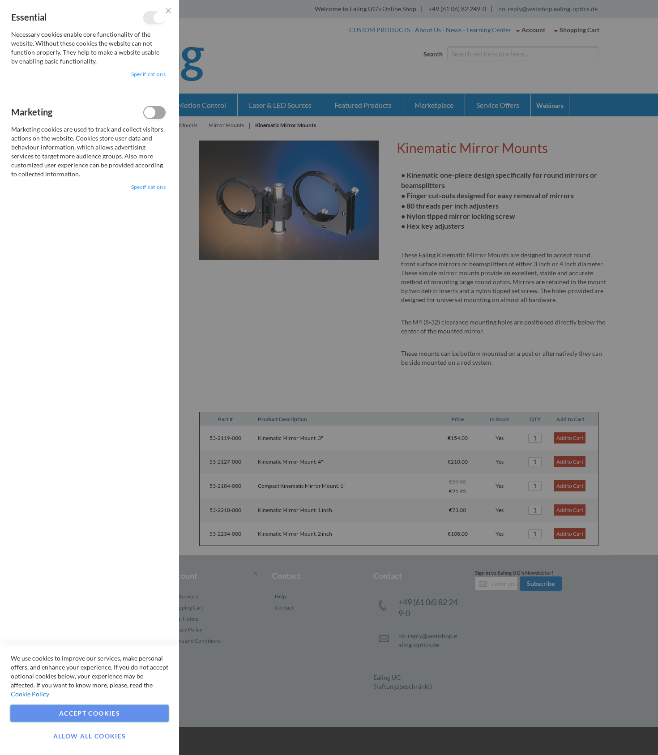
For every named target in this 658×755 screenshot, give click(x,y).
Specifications (148, 74)
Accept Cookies (89, 713)
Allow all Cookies (89, 736)
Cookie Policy (30, 694)
